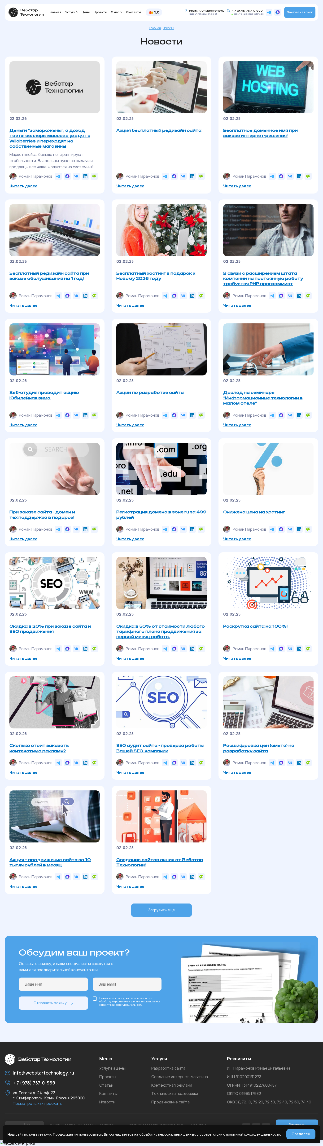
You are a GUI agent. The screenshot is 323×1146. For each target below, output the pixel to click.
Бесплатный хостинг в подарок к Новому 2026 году (155, 276)
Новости (107, 1102)
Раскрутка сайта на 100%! (255, 626)
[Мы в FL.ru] (94, 176)
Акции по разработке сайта (150, 392)
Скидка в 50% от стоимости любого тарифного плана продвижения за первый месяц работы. (160, 631)
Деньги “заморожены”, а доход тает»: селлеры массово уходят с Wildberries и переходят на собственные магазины (49, 138)
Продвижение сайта (170, 1102)
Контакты (133, 12)
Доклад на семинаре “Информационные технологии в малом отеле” (263, 398)
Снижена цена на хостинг (254, 512)
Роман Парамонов (35, 176)
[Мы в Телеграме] (269, 12)
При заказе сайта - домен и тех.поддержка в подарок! (42, 514)
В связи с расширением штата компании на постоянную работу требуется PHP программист (263, 278)
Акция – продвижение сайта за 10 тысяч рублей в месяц (50, 862)
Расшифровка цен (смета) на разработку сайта (258, 748)
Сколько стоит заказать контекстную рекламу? (39, 748)
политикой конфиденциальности (122, 1004)
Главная (55, 12)
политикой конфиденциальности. (253, 1134)
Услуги (70, 12)
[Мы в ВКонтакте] (76, 176)
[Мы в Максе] (277, 12)
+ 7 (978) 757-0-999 (247, 10)
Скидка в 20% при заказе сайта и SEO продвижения (50, 629)
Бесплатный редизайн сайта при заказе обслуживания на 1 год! (49, 276)
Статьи (106, 1085)
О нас (115, 12)
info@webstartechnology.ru (43, 1073)
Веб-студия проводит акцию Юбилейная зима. (44, 395)
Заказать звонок (300, 12)
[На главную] (26, 12)
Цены (86, 12)
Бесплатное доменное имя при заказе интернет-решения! (260, 133)
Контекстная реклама (171, 1085)
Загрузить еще (161, 910)
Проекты (100, 12)
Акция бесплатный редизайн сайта (158, 130)
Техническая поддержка (174, 1093)
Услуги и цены (112, 1068)
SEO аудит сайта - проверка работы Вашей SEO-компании (160, 748)
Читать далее (23, 186)
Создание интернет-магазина (179, 1076)
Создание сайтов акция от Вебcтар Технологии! (159, 862)
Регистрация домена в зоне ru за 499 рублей (161, 514)
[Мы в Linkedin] (85, 176)
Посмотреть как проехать (37, 1103)
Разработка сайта (168, 1068)
